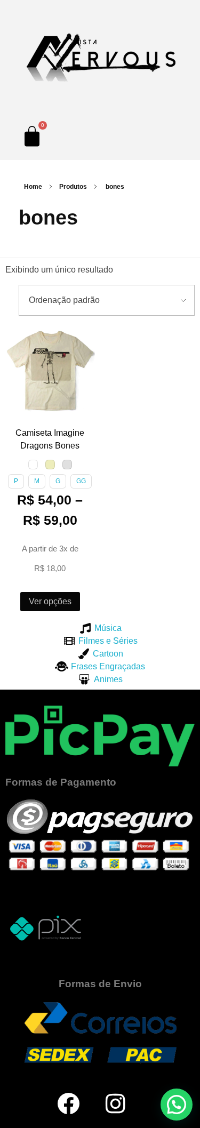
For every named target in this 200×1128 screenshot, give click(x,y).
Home (33, 186)
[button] (15, 336)
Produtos (73, 186)
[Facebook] (68, 1103)
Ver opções (50, 601)
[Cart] (32, 136)
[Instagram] (115, 1103)
